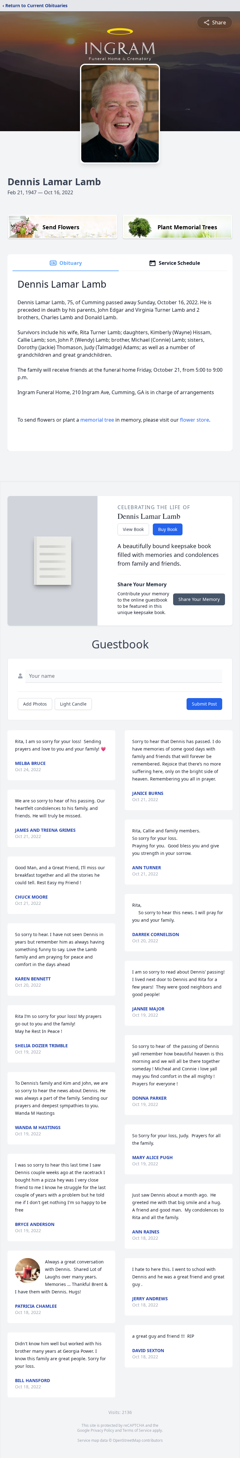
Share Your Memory (199, 599)
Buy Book (167, 529)
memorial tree (97, 419)
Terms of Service (137, 1430)
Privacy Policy (102, 1430)
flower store (194, 419)
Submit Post (204, 704)
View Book (133, 529)
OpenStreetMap (127, 1440)
